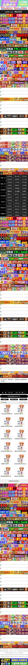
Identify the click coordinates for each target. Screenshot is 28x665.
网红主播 (17, 176)
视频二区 (3, 183)
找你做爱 (24, 188)
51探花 (24, 200)
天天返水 (24, 197)
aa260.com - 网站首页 (13, 12)
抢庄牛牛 (17, 194)
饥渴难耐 (17, 188)
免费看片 (3, 213)
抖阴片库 (3, 207)
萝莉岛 (24, 203)
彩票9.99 (9, 197)
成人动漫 (24, 179)
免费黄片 (24, 206)
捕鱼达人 (9, 194)
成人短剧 (24, 212)
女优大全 (17, 203)
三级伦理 (9, 182)
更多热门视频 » (23, 402)
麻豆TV (17, 200)
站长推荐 (3, 189)
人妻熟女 (9, 185)
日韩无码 (24, 215)
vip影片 (5, 399)
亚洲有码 (9, 179)
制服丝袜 (17, 185)
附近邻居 (9, 188)
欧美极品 (17, 179)
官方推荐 (3, 195)
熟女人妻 (17, 206)
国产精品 (9, 176)
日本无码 (24, 176)
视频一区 (3, 178)
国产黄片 (9, 206)
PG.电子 (23, 399)
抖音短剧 (9, 200)
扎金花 (17, 197)
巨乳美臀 (24, 182)
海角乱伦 (17, 209)
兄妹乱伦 (17, 212)
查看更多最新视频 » (14, 481)
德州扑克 (24, 194)
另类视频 (24, 185)
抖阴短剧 (17, 215)
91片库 (10, 203)
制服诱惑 (24, 209)
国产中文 (9, 212)
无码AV (3, 201)
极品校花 (9, 215)
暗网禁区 (9, 209)
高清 (17, 392)
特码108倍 (14, 399)
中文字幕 (17, 182)
